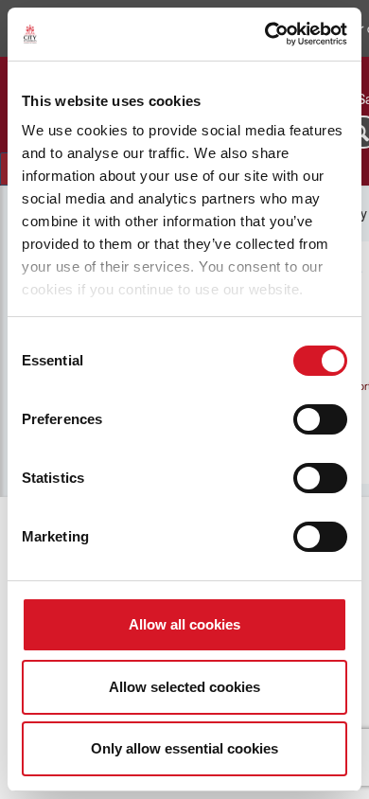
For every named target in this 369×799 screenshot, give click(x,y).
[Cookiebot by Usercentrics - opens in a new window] (265, 34)
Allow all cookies (184, 624)
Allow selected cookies (184, 687)
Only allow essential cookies (184, 748)
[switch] (320, 419)
